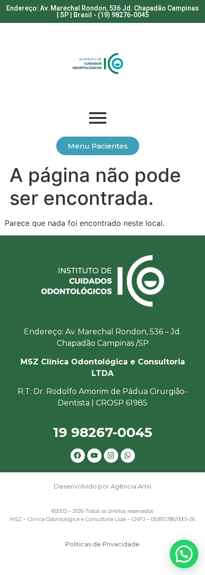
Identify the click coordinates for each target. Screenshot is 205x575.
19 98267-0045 (102, 432)
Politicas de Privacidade (102, 544)
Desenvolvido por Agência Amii (102, 486)
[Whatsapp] (128, 455)
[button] (184, 554)
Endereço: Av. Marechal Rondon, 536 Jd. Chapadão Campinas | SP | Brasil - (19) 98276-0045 (102, 11)
